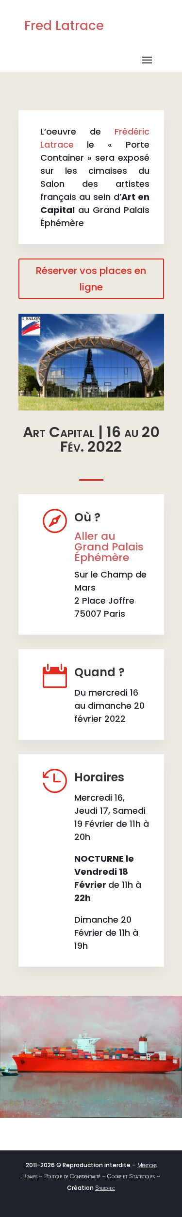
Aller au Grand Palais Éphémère (109, 547)
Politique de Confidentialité (72, 1176)
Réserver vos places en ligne (91, 279)
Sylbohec (105, 1188)
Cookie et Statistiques (131, 1176)
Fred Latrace (64, 25)
